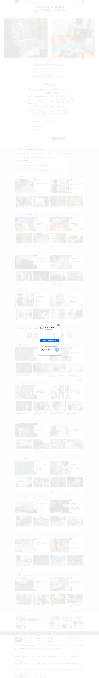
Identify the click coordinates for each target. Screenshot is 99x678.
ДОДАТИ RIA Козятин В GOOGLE (49, 340)
